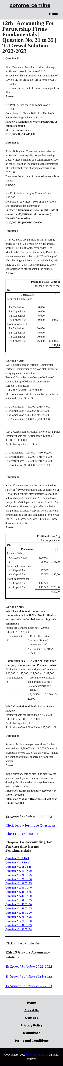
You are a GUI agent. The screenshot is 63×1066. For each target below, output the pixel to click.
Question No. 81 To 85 (18, 925)
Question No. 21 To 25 (18, 875)
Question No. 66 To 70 (18, 912)
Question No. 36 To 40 (18, 887)
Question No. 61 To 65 (18, 908)
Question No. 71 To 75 (18, 916)
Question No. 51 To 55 (18, 900)
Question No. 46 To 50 (18, 895)
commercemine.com (37, 1054)
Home (53, 13)
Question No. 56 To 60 (18, 904)
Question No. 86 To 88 (18, 929)
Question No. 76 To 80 (18, 921)
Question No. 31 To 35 (18, 883)
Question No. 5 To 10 (17, 862)
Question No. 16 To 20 (18, 870)
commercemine (30, 5)
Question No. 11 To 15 (18, 866)
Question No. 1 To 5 (17, 858)
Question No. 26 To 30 (18, 879)
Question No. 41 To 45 (18, 891)
